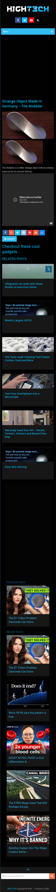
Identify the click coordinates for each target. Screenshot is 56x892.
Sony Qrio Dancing (16, 466)
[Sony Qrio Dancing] (28, 455)
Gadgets (11, 239)
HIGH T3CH (12, 889)
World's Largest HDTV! (18, 320)
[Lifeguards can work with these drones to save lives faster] (28, 272)
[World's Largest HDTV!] (28, 309)
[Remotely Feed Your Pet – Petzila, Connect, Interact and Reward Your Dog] (28, 418)
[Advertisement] (28, 69)
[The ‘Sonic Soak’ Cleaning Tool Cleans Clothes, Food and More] (28, 345)
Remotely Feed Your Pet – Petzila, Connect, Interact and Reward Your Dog (26, 433)
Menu (5, 31)
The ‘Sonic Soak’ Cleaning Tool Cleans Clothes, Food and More (27, 358)
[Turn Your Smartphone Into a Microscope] (28, 382)
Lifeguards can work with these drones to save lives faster (24, 285)
